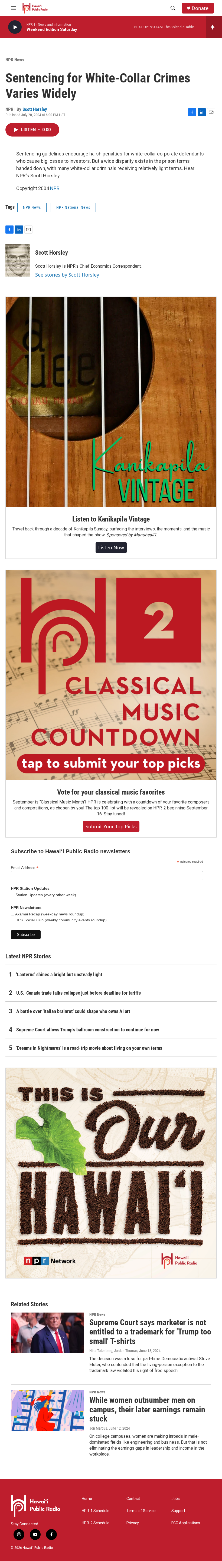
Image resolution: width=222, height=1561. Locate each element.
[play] (15, 27)
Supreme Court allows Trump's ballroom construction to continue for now (87, 1029)
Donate (200, 8)
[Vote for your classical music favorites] (111, 675)
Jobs (175, 1499)
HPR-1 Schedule (95, 1511)
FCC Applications (185, 1523)
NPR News (14, 59)
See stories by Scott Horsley (67, 274)
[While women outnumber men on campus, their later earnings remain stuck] (47, 1410)
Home (87, 1499)
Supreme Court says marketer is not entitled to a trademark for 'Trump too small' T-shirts (150, 1332)
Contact (133, 1499)
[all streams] (214, 27)
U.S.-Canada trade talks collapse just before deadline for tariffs (78, 993)
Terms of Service (141, 1511)
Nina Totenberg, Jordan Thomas (113, 1351)
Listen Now (111, 547)
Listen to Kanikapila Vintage (111, 519)
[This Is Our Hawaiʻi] (111, 1173)
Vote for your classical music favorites (111, 792)
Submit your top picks (111, 826)
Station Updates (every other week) (45, 895)
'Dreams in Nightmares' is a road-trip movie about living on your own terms (89, 1048)
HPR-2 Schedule (95, 1523)
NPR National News (73, 207)
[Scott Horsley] (17, 260)
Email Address (24, 867)
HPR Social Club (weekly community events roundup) (60, 920)
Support (178, 1511)
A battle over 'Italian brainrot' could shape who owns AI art (73, 1011)
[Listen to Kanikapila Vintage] (111, 402)
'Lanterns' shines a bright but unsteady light (59, 974)
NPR (55, 188)
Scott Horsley (34, 109)
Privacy (132, 1523)
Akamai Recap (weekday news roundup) (49, 914)
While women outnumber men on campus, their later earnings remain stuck (147, 1409)
